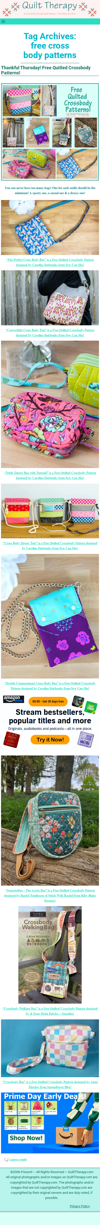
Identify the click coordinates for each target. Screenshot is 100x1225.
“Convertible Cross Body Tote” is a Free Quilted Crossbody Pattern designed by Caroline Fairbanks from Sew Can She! (50, 332)
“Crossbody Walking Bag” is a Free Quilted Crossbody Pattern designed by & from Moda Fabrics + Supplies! (50, 1011)
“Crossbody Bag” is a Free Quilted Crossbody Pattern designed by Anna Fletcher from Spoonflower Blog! (50, 1084)
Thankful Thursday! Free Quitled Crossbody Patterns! (46, 70)
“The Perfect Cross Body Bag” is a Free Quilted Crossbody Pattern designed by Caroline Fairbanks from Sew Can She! (50, 262)
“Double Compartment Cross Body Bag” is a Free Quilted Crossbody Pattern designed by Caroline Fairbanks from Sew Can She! (50, 686)
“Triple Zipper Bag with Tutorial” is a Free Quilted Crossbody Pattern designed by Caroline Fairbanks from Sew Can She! (50, 475)
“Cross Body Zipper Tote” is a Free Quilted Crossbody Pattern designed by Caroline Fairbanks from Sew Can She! (50, 545)
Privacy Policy (80, 1206)
